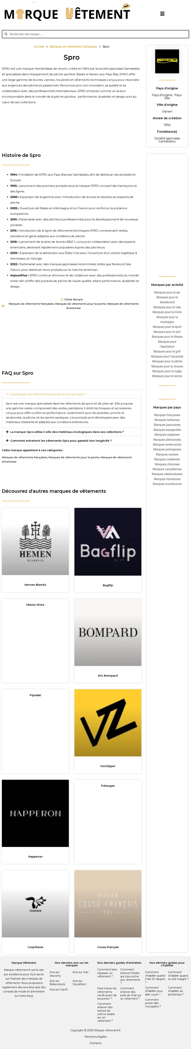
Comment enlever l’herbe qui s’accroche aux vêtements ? (130, 976)
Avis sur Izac (81, 972)
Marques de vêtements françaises (31, 303)
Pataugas (108, 785)
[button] (162, 14)
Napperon (35, 856)
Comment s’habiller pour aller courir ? (154, 991)
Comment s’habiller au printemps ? (176, 991)
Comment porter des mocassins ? (153, 1003)
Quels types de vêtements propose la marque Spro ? (48, 394)
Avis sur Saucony (55, 973)
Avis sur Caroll (58, 989)
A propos (95, 1043)
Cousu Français (108, 947)
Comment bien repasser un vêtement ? (107, 973)
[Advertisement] (71, 122)
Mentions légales (95, 1036)
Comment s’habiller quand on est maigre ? (178, 975)
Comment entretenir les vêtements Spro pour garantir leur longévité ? (61, 440)
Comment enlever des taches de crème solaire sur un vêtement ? (106, 1012)
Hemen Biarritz (35, 584)
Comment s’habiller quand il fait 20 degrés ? (155, 977)
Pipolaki (35, 695)
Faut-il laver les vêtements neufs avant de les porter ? (107, 993)
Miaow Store (35, 604)
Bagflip (108, 585)
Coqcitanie (35, 947)
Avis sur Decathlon (79, 982)
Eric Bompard (108, 675)
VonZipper (107, 766)
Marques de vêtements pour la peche (80, 303)
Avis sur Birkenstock (57, 982)
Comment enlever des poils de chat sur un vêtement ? (130, 993)
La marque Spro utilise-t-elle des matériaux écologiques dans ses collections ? (67, 432)
